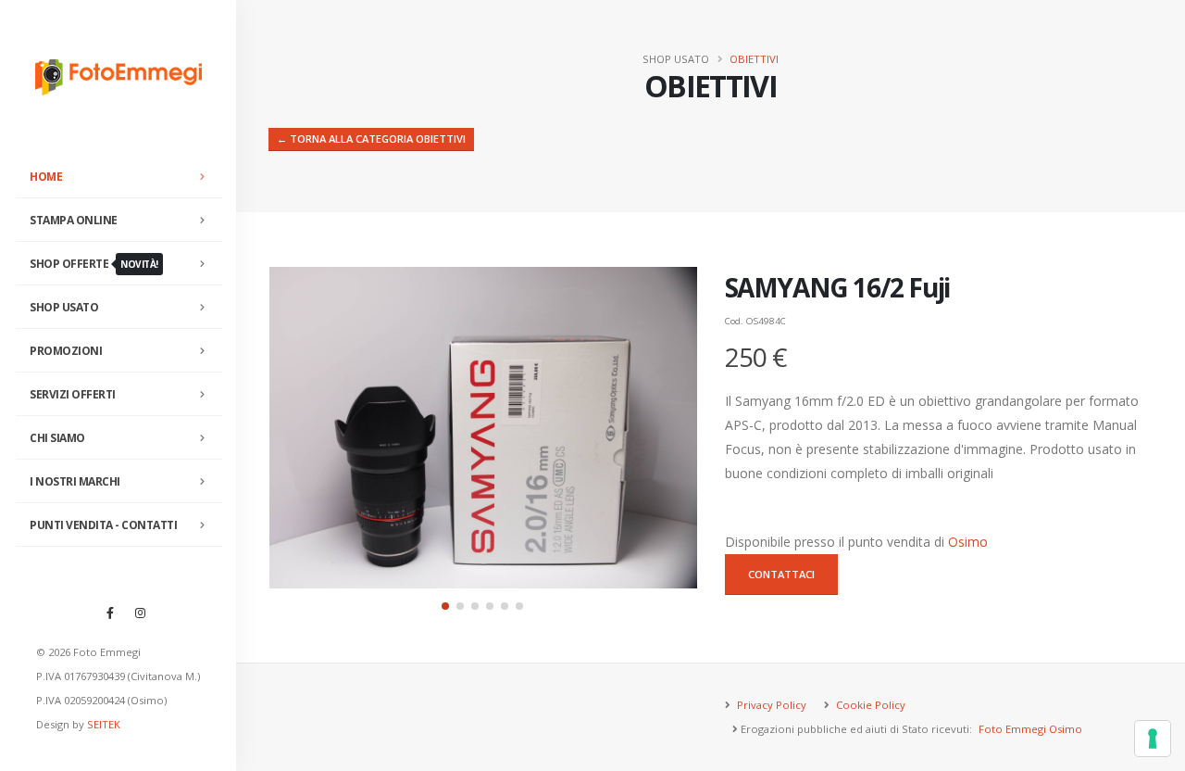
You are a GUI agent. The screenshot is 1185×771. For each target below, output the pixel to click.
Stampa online (74, 220)
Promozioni (66, 351)
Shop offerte (94, 264)
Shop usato (64, 307)
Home (46, 176)
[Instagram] (141, 613)
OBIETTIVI (754, 59)
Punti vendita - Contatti (103, 525)
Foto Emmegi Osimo (1030, 729)
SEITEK (103, 724)
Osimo (968, 541)
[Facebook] (110, 613)
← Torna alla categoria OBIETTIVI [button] (371, 138)
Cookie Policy (869, 705)
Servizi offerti (73, 394)
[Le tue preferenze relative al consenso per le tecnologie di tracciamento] (1152, 738)
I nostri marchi (75, 481)
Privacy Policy (770, 705)
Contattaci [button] (781, 574)
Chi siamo (57, 438)
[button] (445, 606)
